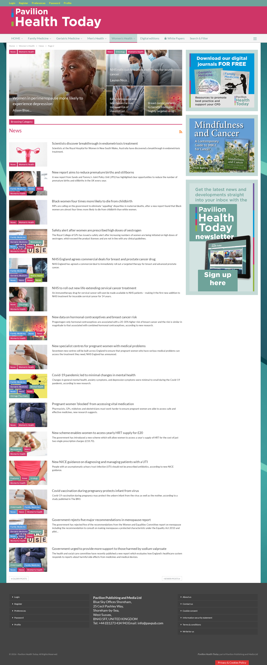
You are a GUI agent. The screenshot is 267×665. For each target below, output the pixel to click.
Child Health (16, 507)
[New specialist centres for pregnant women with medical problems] (28, 357)
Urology (34, 478)
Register (23, 3)
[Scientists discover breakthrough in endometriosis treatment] (28, 154)
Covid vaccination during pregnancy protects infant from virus (95, 491)
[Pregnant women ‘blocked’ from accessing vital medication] (28, 415)
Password (54, 3)
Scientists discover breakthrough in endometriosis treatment (95, 143)
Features (14, 478)
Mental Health (37, 387)
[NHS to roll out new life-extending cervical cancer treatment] (28, 299)
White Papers (176, 38)
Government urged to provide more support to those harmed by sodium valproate (109, 549)
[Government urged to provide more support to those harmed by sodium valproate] (28, 559)
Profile (67, 3)
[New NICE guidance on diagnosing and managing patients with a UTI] (28, 473)
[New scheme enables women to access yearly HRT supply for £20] (28, 444)
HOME (15, 38)
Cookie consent (190, 610)
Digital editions (149, 38)
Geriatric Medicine (68, 38)
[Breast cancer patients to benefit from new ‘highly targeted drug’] (163, 101)
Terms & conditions (192, 624)
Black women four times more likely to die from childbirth (92, 201)
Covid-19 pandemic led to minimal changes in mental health (93, 375)
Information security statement (197, 617)
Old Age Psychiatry (19, 396)
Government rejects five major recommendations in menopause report (101, 520)
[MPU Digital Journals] (221, 80)
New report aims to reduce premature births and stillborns (93, 172)
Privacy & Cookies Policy (232, 662)
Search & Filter (199, 38)
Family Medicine (38, 38)
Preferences (38, 3)
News (13, 52)
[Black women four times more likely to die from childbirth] (28, 212)
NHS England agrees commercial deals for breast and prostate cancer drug (103, 259)
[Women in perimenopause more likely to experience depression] (57, 83)
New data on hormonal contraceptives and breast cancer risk (94, 317)
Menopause (36, 242)
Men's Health (37, 275)
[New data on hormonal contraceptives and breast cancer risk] (28, 328)
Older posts (19, 578)
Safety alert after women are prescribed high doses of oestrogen (96, 230)
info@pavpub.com (150, 623)
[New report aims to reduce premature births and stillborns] (28, 183)
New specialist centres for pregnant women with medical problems (99, 346)
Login (12, 3)
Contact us (188, 604)
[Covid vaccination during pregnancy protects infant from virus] (28, 502)
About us (187, 597)
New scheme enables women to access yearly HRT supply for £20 (97, 433)
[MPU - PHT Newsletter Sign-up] (221, 237)
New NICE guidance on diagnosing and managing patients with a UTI (100, 462)
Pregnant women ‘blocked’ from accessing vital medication (93, 404)
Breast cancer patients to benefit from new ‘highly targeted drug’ (162, 107)
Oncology (120, 52)
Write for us (188, 631)
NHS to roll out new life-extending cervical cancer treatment (94, 288)
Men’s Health (95, 38)
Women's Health (26, 52)
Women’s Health (122, 38)
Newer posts (171, 578)
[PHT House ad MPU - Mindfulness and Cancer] (221, 145)
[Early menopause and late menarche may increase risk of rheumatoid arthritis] (125, 101)
